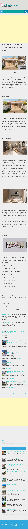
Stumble (5, 332)
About (3, 440)
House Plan (10, 329)
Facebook (10, 331)
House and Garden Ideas (21, 524)
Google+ (22, 331)
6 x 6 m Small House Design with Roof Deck (16, 381)
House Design (5, 329)
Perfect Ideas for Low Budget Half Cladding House (16, 458)
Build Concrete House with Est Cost (13, 509)
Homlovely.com (5, 78)
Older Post (24, 393)
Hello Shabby (24, 522)
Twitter (16, 331)
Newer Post (4, 393)
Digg (10, 332)
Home (14, 393)
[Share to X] (5, 335)
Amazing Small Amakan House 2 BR (13, 503)
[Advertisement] (14, 29)
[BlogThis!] (4, 335)
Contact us (4, 442)
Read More (4, 348)
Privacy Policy (4, 435)
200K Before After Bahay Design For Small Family (16, 490)
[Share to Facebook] (6, 335)
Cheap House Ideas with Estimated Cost (14, 484)
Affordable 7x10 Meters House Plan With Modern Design (12, 47)
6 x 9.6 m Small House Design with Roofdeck (15, 478)
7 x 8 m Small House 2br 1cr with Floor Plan (14, 496)
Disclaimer (4, 438)
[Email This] (2, 335)
